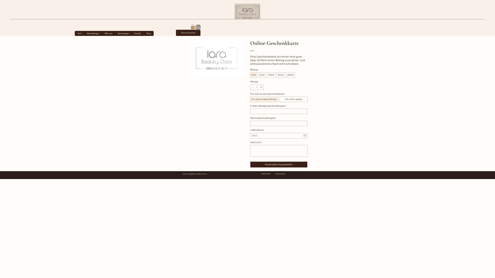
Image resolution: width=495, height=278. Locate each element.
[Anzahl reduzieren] (252, 87)
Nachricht (255, 142)
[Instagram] (198, 27)
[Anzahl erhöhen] (261, 87)
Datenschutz (280, 173)
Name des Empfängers (262, 118)
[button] (93, 33)
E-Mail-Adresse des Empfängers (268, 106)
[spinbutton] (256, 87)
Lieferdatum (257, 130)
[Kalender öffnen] (304, 135)
